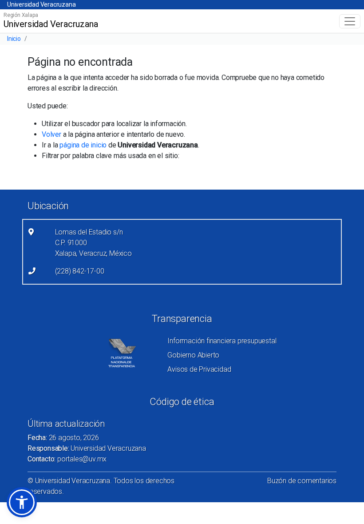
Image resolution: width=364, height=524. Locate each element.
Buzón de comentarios (301, 480)
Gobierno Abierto (193, 355)
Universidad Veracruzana (41, 4)
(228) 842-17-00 (79, 271)
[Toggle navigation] (349, 21)
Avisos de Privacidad (199, 369)
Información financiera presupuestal (221, 341)
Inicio (14, 38)
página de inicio (83, 145)
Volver (51, 134)
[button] (22, 502)
